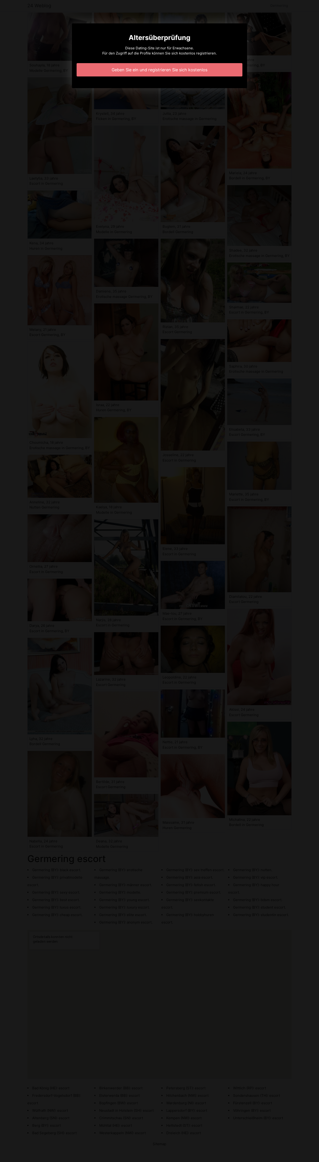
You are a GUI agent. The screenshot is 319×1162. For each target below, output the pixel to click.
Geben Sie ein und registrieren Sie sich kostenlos (159, 69)
